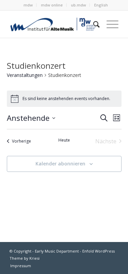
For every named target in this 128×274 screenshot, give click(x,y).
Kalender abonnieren (60, 163)
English (101, 4)
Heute (64, 140)
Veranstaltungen (25, 75)
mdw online (52, 4)
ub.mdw (78, 4)
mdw (28, 4)
